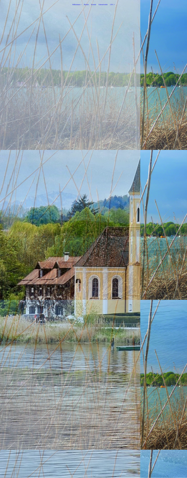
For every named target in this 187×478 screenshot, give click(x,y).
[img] (93, 239)
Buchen (86, 4)
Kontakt (93, 4)
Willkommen (76, 4)
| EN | (111, 4)
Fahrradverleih (103, 4)
